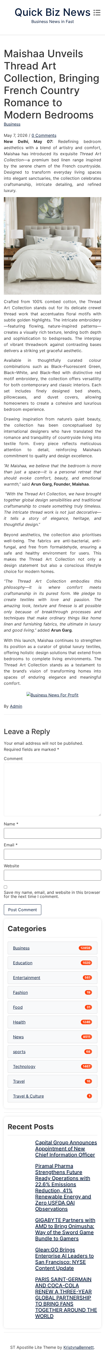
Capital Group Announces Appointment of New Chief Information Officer (66, 1148)
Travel (19, 1081)
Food (18, 1007)
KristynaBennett (78, 1347)
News (18, 1036)
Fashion (20, 992)
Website (11, 866)
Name (11, 824)
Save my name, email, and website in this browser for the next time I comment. (52, 894)
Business (12, 124)
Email (11, 845)
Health (19, 1022)
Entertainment (26, 977)
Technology (24, 1066)
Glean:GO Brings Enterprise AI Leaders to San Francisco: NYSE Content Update (64, 1259)
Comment (13, 758)
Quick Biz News (52, 12)
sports (19, 1051)
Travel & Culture (28, 1096)
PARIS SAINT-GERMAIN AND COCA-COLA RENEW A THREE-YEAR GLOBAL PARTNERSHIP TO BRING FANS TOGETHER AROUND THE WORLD (66, 1297)
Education (22, 962)
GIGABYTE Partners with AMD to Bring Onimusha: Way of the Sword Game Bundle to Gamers (65, 1229)
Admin (16, 706)
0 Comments (44, 135)
